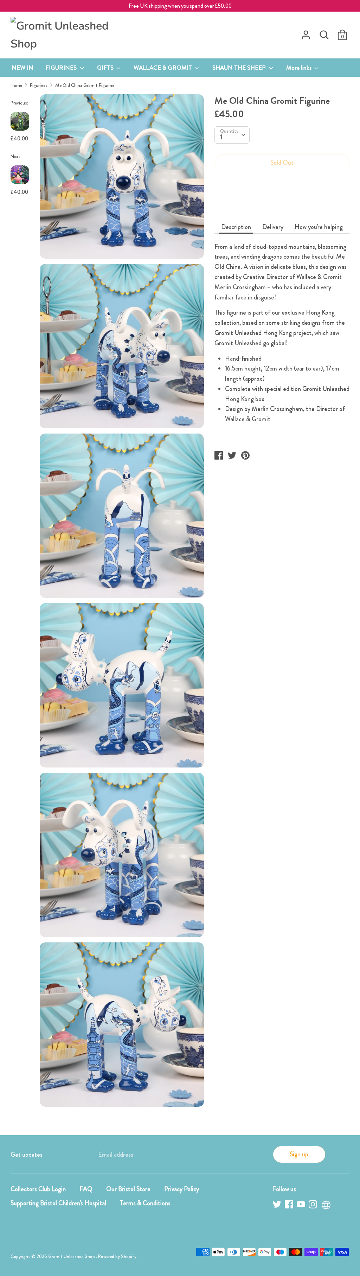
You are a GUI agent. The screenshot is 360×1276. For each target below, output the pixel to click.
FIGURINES (61, 67)
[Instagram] (314, 1205)
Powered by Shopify (117, 1256)
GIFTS (106, 67)
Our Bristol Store (128, 1189)
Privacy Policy (181, 1189)
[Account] (306, 32)
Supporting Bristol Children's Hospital (58, 1203)
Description (236, 227)
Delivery (272, 227)
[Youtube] (302, 1205)
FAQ (85, 1189)
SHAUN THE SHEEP (239, 67)
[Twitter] (278, 1205)
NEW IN (22, 67)
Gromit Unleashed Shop (72, 1256)
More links (299, 67)
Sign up (299, 1154)
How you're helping (319, 227)
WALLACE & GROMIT (163, 67)
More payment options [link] (282, 202)
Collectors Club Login (38, 1189)
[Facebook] (290, 1205)
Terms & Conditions (145, 1203)
